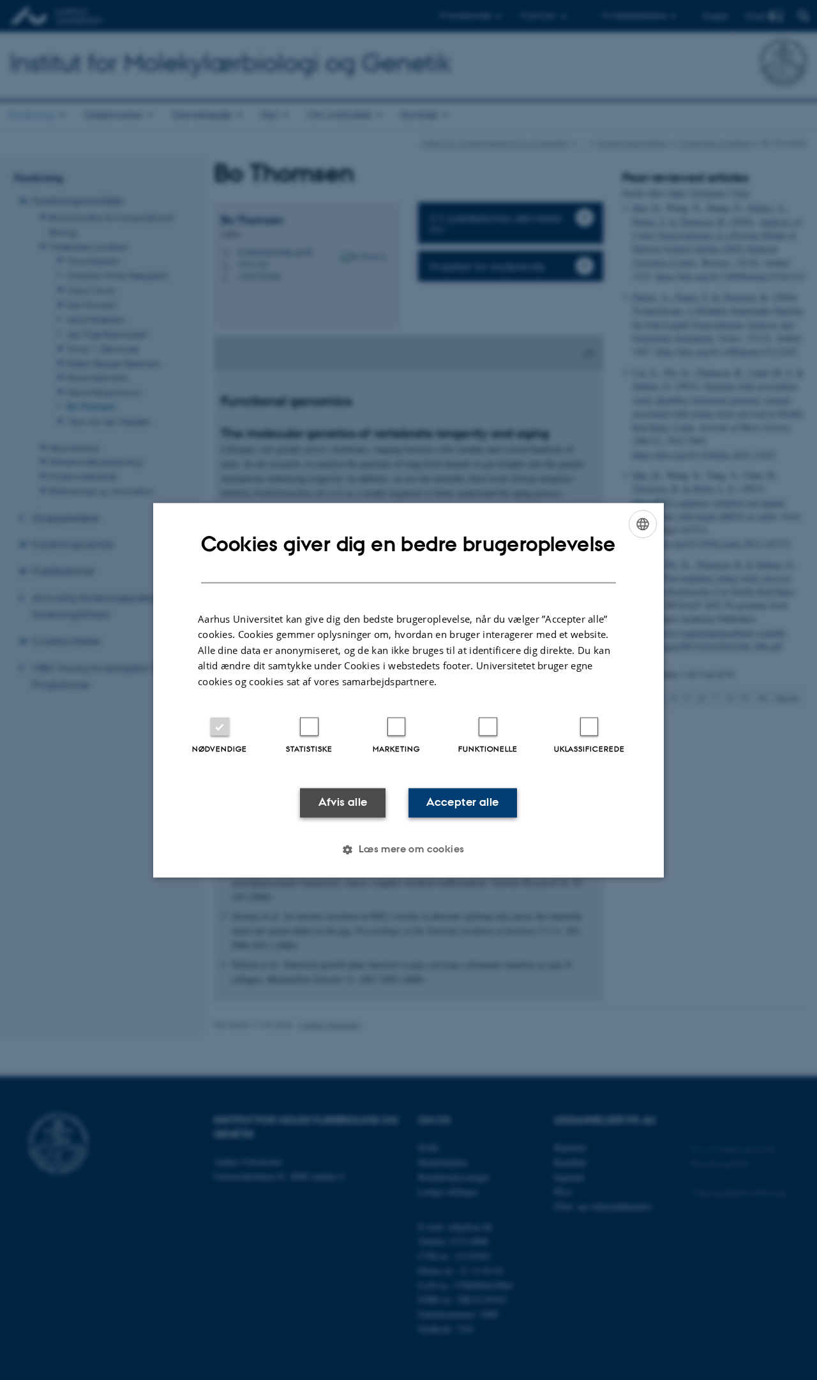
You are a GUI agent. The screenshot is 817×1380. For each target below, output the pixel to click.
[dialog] (408, 690)
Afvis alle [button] (343, 803)
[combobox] (642, 523)
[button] (408, 849)
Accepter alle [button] (462, 803)
